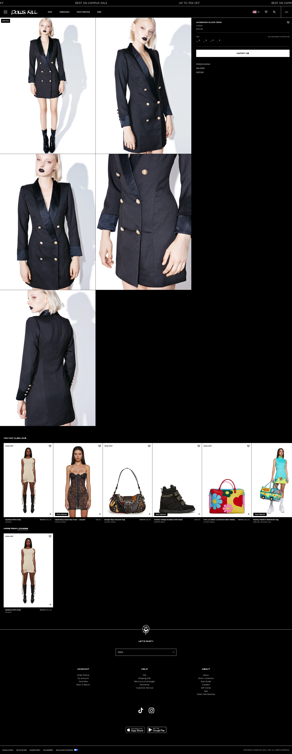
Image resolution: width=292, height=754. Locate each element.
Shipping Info (144, 678)
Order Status (83, 675)
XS (197, 41)
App (206, 691)
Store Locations (206, 678)
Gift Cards (206, 688)
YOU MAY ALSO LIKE (15, 438)
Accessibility (48, 750)
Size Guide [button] (200, 68)
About (206, 675)
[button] (90, 3)
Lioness (199, 25)
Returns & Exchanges (144, 681)
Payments (144, 685)
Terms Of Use (21, 750)
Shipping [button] (200, 72)
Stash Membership (206, 694)
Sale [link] (99, 12)
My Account (83, 678)
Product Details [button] (203, 64)
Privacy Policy (7, 750)
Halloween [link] (64, 12)
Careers (206, 685)
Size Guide (206, 681)
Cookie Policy (35, 750)
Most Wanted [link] (83, 12)
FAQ (144, 675)
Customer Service (144, 688)
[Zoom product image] (48, 86)
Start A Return (83, 685)
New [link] (50, 12)
